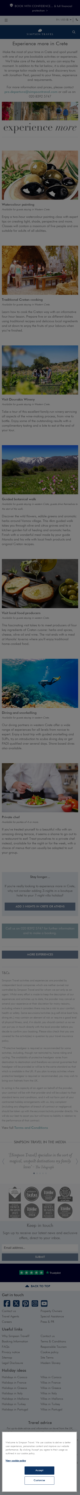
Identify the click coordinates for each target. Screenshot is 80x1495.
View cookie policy (16, 1461)
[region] (39, 1462)
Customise (39, 1480)
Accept (39, 1470)
